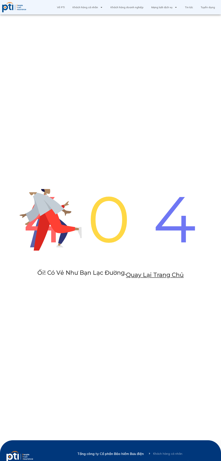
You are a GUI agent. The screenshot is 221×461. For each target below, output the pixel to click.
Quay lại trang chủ (155, 274)
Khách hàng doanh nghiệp (127, 7)
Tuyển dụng (208, 7)
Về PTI (61, 7)
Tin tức (189, 7)
